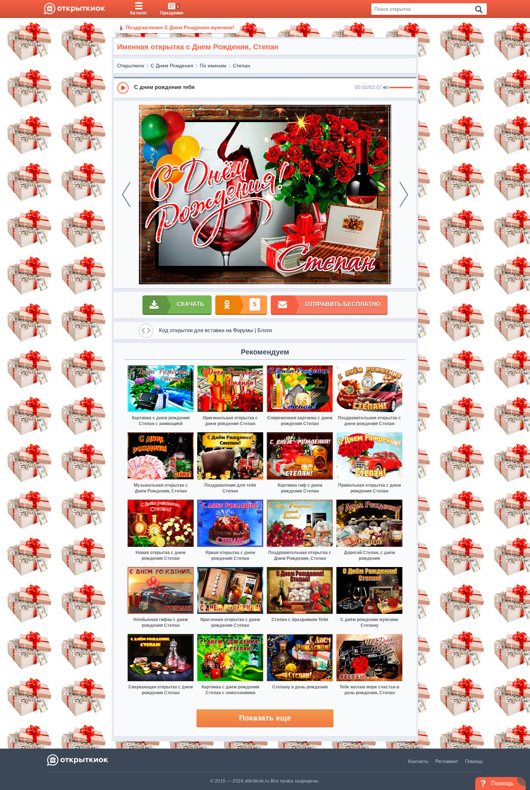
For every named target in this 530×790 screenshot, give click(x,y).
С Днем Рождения (172, 65)
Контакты (418, 761)
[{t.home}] (78, 760)
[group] (265, 87)
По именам (213, 65)
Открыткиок (130, 65)
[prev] (126, 194)
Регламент (446, 761)
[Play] (123, 88)
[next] (404, 194)
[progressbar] (401, 87)
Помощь (474, 761)
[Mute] (385, 88)
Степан (241, 65)
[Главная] (74, 9)
